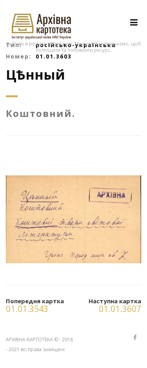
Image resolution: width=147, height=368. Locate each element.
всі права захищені (43, 349)
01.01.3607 (120, 308)
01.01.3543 (27, 308)
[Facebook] (135, 338)
